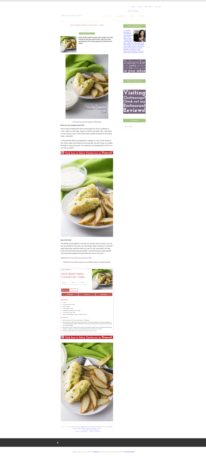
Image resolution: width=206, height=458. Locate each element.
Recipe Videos (77, 428)
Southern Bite (86, 258)
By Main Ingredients (81, 426)
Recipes (83, 428)
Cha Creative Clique (129, 452)
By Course (72, 426)
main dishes (89, 430)
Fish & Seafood (100, 426)
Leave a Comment (94, 431)
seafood (96, 430)
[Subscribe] (143, 86)
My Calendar (104, 294)
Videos (99, 428)
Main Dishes (109, 426)
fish (84, 430)
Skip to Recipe (87, 33)
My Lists (87, 294)
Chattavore (76, 8)
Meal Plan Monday (74, 258)
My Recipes (70, 294)
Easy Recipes (91, 426)
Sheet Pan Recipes (91, 428)
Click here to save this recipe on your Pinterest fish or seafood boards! (87, 262)
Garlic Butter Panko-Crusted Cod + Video (87, 25)
